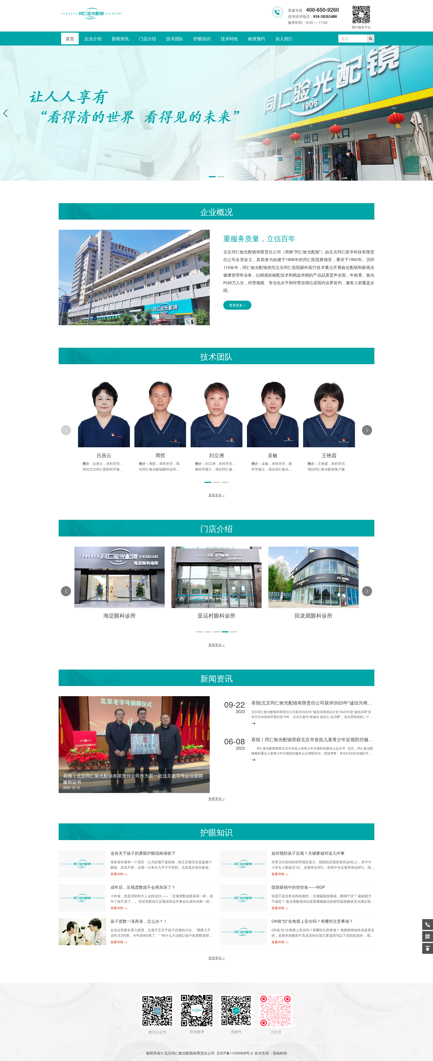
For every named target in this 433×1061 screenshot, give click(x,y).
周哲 (160, 455)
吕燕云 (104, 455)
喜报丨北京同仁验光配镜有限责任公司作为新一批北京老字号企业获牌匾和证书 (133, 778)
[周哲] (160, 445)
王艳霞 (329, 455)
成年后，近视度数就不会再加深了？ (143, 887)
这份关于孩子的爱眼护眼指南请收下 (143, 853)
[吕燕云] (104, 445)
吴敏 (273, 455)
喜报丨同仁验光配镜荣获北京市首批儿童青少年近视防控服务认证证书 (312, 739)
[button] (428, 113)
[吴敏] (273, 445)
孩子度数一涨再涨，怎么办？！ (139, 921)
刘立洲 (216, 455)
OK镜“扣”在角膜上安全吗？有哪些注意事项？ (312, 921)
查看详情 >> (119, 874)
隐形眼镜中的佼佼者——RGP (298, 887)
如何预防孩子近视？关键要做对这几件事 (308, 853)
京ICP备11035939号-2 (234, 1053)
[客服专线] (427, 924)
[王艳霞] (329, 445)
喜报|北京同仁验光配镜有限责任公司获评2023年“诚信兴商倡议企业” (312, 703)
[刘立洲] (216, 445)
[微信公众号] (427, 936)
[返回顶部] (427, 948)
